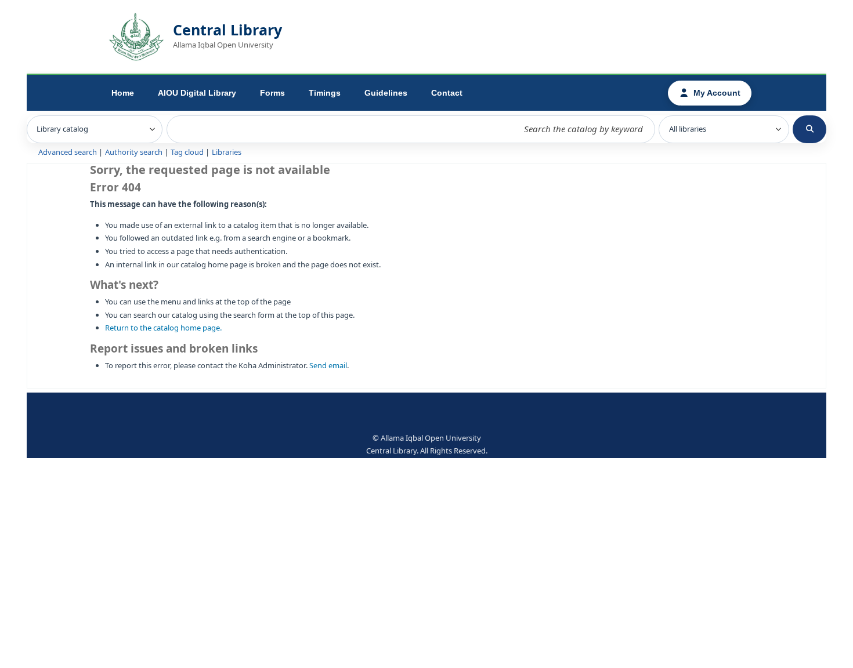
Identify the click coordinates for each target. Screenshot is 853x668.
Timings (325, 92)
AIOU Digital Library (197, 92)
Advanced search (67, 152)
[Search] (809, 129)
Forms (272, 92)
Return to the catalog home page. (163, 327)
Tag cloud (187, 152)
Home (122, 92)
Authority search (133, 152)
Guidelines (385, 92)
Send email (328, 365)
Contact (446, 92)
